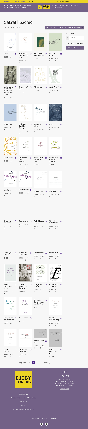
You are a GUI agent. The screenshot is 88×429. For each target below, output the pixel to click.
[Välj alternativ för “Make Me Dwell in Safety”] (31, 124)
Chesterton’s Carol (24, 88)
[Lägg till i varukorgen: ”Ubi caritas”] (46, 87)
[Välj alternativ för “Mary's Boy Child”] (46, 124)
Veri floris (7, 190)
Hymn (51, 124)
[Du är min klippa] (55, 42)
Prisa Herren (8, 158)
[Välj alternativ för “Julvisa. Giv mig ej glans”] (31, 349)
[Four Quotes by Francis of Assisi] (25, 42)
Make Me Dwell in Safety (22, 126)
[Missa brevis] (25, 306)
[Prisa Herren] (10, 146)
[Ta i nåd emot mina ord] (40, 209)
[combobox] (75, 48)
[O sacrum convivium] (10, 209)
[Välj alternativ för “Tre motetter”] (46, 253)
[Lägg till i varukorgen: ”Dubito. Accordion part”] (61, 349)
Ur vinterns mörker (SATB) (23, 159)
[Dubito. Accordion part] (55, 338)
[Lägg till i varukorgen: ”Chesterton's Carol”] (31, 87)
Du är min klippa (52, 54)
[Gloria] (10, 42)
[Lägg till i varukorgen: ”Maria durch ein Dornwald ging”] (46, 158)
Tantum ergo (23, 221)
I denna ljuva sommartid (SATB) (53, 159)
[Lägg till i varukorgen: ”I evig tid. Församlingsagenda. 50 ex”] (46, 300)
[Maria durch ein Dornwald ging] (40, 146)
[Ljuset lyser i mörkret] (10, 241)
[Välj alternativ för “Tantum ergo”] (31, 221)
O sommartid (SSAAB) (53, 285)
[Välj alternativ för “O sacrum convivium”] (15, 221)
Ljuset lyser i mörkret (8, 254)
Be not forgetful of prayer (8, 286)
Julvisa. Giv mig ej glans (23, 350)
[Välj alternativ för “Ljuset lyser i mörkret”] (15, 253)
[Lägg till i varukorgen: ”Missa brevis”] (31, 318)
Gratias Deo (8, 124)
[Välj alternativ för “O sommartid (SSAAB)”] (61, 284)
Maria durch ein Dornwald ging (38, 159)
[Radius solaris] (25, 179)
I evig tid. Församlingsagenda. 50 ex (39, 302)
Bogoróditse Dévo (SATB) (39, 54)
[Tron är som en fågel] (40, 273)
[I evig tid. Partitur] (10, 337)
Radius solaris (24, 190)
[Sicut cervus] (40, 179)
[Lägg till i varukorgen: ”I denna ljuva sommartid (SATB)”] (61, 158)
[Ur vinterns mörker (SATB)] (25, 146)
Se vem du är (53, 253)
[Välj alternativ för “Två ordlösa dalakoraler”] (31, 253)
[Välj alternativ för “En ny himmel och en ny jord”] (15, 318)
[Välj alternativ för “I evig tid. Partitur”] (15, 349)
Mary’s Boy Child (38, 125)
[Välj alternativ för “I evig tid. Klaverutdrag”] (61, 318)
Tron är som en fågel (38, 285)
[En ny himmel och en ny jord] (10, 306)
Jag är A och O (54, 87)
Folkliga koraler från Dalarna (23, 286)
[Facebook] (29, 1)
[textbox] (75, 47)
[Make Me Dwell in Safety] (25, 112)
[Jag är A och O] (55, 75)
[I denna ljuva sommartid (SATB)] (55, 146)
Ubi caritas (38, 87)
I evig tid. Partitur (7, 350)
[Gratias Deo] (10, 112)
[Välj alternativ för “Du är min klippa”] (61, 53)
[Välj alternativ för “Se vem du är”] (61, 253)
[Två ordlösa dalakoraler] (25, 241)
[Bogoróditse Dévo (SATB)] (40, 42)
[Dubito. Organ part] (40, 333)
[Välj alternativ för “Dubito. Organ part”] (46, 341)
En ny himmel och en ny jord (9, 319)
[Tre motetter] (40, 241)
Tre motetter (38, 253)
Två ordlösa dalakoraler (23, 253)
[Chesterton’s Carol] (25, 75)
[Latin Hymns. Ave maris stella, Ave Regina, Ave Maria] (10, 75)
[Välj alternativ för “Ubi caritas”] (61, 191)
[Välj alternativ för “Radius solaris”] (31, 190)
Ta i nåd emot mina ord (39, 222)
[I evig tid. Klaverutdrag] (55, 306)
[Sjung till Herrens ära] (55, 209)
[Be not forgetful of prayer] (10, 273)
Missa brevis (23, 318)
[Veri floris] (10, 179)
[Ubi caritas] (40, 75)
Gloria (6, 53)
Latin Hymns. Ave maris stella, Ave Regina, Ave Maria (8, 90)
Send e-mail (64, 389)
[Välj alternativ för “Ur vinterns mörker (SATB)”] (31, 158)
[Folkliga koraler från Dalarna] (25, 272)
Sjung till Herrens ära (53, 222)
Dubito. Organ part (39, 341)
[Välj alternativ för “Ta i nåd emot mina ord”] (46, 221)
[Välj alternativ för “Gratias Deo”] (15, 124)
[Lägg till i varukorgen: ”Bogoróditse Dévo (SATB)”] (46, 53)
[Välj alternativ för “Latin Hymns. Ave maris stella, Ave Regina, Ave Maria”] (15, 87)
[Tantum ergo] (25, 209)
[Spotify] (32, 1)
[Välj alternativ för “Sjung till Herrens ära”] (61, 221)
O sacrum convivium (7, 222)
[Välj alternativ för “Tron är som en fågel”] (46, 284)
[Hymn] (55, 112)
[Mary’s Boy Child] (40, 112)
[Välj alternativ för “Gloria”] (15, 53)
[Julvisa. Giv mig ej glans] (25, 338)
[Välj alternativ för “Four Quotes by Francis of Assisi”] (31, 53)
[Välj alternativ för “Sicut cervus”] (46, 191)
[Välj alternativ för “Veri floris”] (15, 190)
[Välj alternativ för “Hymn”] (61, 124)
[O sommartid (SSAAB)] (55, 273)
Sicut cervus (38, 191)
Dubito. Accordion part (53, 351)
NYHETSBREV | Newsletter (23, 409)
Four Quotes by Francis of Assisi (23, 55)
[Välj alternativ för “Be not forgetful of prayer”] (15, 284)
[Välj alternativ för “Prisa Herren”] (15, 158)
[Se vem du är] (55, 241)
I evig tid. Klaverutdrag (54, 319)
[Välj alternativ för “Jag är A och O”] (61, 87)
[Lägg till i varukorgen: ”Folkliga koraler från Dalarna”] (31, 284)
